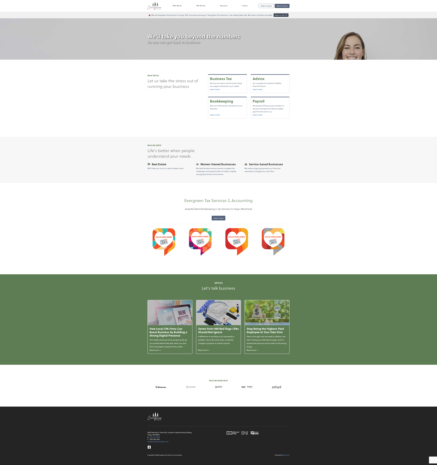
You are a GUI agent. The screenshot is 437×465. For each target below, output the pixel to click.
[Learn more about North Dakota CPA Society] (255, 433)
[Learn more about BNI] (244, 433)
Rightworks (286, 455)
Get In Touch (282, 6)
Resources (223, 5)
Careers (245, 5)
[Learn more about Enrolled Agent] (232, 433)
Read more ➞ (170, 350)
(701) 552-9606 (155, 437)
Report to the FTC (281, 15)
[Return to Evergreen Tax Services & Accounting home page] (154, 6)
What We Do (177, 5)
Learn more (219, 89)
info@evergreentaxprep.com (158, 441)
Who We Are (200, 5)
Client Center (266, 6)
